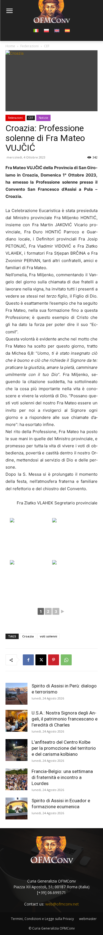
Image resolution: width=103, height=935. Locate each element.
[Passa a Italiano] (36, 30)
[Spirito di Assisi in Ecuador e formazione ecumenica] (16, 808)
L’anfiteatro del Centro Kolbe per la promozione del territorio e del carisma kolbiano (64, 748)
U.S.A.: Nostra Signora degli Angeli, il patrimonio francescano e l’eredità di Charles (65, 719)
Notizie (43, 118)
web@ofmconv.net (62, 904)
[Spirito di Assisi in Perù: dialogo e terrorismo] (16, 694)
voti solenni (48, 636)
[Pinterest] (53, 659)
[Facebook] (28, 659)
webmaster (88, 918)
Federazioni (29, 46)
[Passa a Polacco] (46, 30)
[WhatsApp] (66, 659)
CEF (46, 46)
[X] (40, 659)
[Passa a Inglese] (57, 30)
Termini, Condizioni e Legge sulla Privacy (42, 918)
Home (10, 46)
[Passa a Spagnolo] (67, 30)
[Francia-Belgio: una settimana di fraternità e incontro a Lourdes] (16, 779)
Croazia (28, 636)
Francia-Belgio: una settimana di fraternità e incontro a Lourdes (62, 777)
